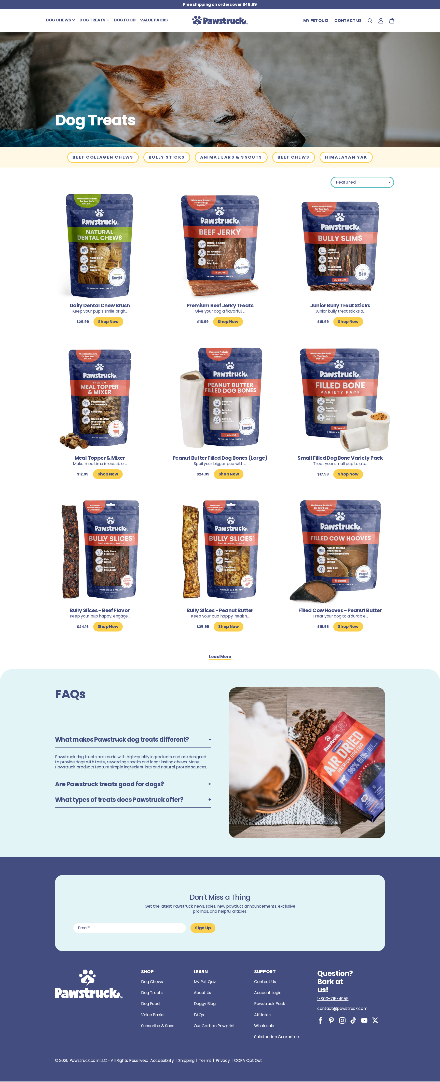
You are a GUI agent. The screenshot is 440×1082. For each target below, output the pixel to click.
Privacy (223, 1060)
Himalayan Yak (346, 157)
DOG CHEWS (58, 20)
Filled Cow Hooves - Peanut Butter (340, 610)
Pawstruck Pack (269, 1004)
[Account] (380, 20)
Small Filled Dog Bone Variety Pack (340, 457)
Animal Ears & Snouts (231, 157)
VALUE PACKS (154, 20)
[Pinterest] (331, 1020)
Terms (205, 1060)
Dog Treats (152, 993)
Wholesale (264, 1026)
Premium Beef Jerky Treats (220, 305)
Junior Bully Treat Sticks (340, 305)
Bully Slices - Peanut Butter (220, 610)
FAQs (199, 1015)
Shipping (186, 1060)
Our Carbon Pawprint (214, 1026)
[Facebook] (320, 1020)
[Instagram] (342, 1020)
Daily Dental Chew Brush (100, 305)
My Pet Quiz (315, 20)
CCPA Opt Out (248, 1060)
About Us (202, 993)
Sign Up (203, 928)
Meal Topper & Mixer (100, 457)
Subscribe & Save (157, 1026)
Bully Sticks (167, 157)
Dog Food (150, 1004)
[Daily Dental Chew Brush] (100, 246)
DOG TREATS (92, 20)
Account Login (267, 993)
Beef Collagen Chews (103, 157)
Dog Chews (152, 982)
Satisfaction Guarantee (276, 1037)
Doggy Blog (205, 1004)
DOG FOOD (124, 20)
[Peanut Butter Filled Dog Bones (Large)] (220, 399)
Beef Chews (294, 157)
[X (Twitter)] (375, 1020)
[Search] (370, 20)
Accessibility (162, 1060)
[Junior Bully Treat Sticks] (340, 246)
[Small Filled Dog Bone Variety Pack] (340, 399)
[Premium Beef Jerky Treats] (220, 246)
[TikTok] (353, 1020)
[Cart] (391, 20)
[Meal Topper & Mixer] (100, 399)
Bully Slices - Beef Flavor (100, 610)
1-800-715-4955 (333, 999)
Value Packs (152, 1015)
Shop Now (108, 322)
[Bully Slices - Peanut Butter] (220, 551)
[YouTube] (364, 1020)
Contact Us (265, 982)
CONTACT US (348, 20)
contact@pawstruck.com (342, 1008)
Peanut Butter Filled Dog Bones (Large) (220, 457)
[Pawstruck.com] (220, 20)
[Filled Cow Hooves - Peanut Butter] (340, 551)
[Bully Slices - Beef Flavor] (100, 551)
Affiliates (262, 1015)
